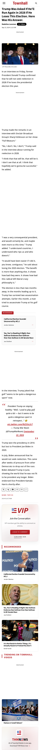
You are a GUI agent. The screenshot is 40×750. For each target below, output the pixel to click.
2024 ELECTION (7, 499)
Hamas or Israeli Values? (13, 723)
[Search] (36, 3)
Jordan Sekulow (8, 579)
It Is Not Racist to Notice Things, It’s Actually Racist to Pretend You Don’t (17, 644)
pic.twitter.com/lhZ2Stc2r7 (20, 424)
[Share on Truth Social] (8, 489)
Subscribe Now (20, 537)
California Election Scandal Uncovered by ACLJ (19, 575)
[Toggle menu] (4, 3)
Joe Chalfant (7, 615)
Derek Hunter (8, 649)
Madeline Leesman (9, 24)
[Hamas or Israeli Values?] (20, 710)
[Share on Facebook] (13, 489)
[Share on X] (3, 489)
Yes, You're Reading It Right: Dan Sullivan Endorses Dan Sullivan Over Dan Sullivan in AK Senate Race (19, 610)
